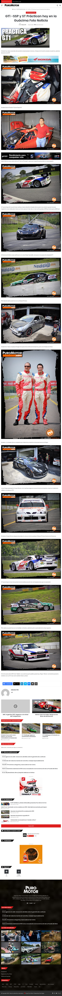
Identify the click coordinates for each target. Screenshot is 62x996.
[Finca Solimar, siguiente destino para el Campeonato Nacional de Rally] (51, 958)
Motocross (4, 986)
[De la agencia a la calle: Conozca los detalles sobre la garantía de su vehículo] (11, 935)
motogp (10, 986)
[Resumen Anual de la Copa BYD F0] (5, 816)
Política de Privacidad (5, 976)
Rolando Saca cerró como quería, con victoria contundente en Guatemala (9, 736)
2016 (7, 984)
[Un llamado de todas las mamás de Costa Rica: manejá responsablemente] (31, 935)
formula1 (31, 984)
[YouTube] (31, 903)
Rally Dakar (29, 986)
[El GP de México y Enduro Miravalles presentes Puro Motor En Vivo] (5, 803)
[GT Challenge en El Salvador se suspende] (51, 728)
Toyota (35, 986)
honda (36, 984)
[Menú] (2, 6)
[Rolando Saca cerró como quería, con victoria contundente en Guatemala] (10, 728)
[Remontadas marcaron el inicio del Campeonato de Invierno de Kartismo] (31, 958)
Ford (26, 984)
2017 (11, 984)
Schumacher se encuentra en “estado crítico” (23, 820)
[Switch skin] (57, 6)
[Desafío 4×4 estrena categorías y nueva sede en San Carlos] (51, 935)
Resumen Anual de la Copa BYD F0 (20, 815)
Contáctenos (4, 971)
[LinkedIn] (21, 683)
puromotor (23, 986)
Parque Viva (16, 986)
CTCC (15, 984)
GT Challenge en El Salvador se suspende (50, 735)
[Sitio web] (12, 692)
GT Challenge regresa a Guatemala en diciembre (29, 735)
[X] (29, 903)
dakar (19, 984)
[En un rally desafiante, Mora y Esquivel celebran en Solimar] (51, 947)
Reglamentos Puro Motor (6, 974)
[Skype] (25, 683)
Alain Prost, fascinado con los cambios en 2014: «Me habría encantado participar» (24, 807)
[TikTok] (35, 903)
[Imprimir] (36, 683)
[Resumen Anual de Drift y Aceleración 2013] (5, 812)
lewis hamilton (43, 984)
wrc (39, 986)
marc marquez (51, 984)
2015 (3, 984)
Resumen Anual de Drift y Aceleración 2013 (22, 811)
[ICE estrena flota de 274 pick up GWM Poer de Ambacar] (31, 947)
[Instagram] (33, 903)
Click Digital (41, 993)
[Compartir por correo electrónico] (32, 683)
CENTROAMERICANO (21, 9)
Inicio (14, 9)
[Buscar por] (60, 6)
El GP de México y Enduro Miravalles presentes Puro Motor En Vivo (28, 803)
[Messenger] (28, 683)
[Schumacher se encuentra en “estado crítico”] (5, 821)
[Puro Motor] (12, 5)
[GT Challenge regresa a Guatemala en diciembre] (31, 728)
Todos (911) (31, 826)
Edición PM (24, 24)
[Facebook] (27, 903)
